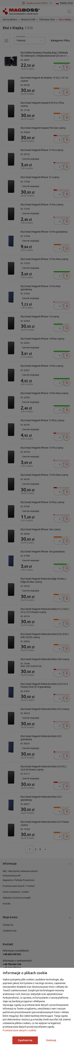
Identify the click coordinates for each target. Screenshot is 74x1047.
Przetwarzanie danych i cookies (19, 1030)
